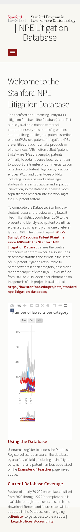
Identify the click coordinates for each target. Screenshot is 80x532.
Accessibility (44, 521)
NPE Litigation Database (43, 32)
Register (17, 516)
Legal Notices (21, 521)
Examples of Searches (35, 469)
